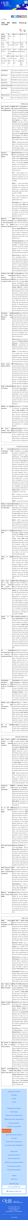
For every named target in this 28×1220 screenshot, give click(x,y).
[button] (26, 2)
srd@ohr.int (16, 1210)
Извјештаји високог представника (14, 1119)
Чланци (14, 1098)
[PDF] (20, 16)
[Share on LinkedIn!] (18, 16)
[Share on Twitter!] (15, 16)
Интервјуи (14, 1095)
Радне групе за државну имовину (14, 1162)
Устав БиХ (14, 1138)
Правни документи (14, 1123)
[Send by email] (25, 16)
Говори (14, 1102)
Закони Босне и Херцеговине (14, 1141)
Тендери (14, 1175)
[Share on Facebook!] (12, 16)
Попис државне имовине (14, 1166)
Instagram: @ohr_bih (14, 1191)
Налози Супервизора (14, 1158)
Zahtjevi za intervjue (6, 1131)
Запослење (14, 1179)
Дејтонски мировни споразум (14, 1134)
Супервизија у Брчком (14, 1155)
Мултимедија (14, 1111)
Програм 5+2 (14, 1151)
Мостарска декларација (14, 1169)
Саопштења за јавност (14, 1091)
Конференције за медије (14, 1108)
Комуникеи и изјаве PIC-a (14, 1126)
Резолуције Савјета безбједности (14, 1145)
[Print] (23, 16)
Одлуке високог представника (14, 1115)
